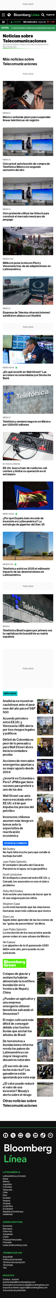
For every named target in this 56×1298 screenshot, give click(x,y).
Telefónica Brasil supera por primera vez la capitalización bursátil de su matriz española (27, 633)
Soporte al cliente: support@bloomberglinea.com (25, 1287)
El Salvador (8, 1209)
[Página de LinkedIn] (35, 1135)
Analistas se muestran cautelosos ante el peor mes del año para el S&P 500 (19, 706)
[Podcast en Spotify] (50, 1135)
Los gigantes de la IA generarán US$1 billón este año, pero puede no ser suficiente (26, 949)
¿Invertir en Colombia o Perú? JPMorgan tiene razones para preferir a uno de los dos (19, 783)
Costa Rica (8, 1206)
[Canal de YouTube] (20, 1135)
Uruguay (7, 1203)
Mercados (7, 1229)
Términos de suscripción (14, 1262)
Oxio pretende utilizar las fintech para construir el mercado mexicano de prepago (26, 216)
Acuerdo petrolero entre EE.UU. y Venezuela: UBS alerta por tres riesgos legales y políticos (19, 726)
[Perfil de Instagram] (28, 1135)
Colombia (7, 1187)
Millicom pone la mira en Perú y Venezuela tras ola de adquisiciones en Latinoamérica (27, 266)
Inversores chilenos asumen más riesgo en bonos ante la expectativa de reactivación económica (18, 826)
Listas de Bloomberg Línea (15, 1245)
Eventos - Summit (11, 1279)
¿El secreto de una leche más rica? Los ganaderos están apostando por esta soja (19, 1071)
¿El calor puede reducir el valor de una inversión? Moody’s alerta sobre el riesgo (19, 1089)
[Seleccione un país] (9, 14)
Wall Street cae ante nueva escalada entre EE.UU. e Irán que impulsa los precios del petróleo (18, 803)
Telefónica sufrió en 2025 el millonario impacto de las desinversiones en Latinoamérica (26, 572)
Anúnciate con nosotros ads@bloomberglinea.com (26, 1285)
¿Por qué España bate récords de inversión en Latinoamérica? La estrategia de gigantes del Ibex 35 (23, 521)
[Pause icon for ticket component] (3, 22)
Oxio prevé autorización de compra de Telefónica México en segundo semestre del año (26, 167)
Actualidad (8, 1234)
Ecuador (7, 1198)
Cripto (6, 1237)
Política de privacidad (12, 1259)
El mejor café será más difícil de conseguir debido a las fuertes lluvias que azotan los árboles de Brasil (18, 1027)
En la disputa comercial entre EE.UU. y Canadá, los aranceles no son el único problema (26, 881)
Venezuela (7, 1190)
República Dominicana (13, 1211)
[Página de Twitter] (13, 1135)
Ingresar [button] (50, 14)
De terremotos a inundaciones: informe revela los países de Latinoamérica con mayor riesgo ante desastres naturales (18, 1050)
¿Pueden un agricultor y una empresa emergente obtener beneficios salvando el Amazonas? (19, 1006)
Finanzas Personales (12, 1239)
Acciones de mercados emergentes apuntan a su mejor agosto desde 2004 (18, 766)
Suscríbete (8, 1257)
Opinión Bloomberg (15, 843)
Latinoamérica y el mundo (14, 1176)
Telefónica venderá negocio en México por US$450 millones (27, 423)
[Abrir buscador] (43, 15)
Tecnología (8, 1265)
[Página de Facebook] (5, 1135)
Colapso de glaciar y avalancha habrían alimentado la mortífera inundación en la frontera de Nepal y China (19, 983)
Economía (7, 1226)
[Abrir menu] (3, 15)
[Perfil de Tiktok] (42, 1135)
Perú (5, 1195)
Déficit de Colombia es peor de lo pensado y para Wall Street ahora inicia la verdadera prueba (18, 747)
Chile (5, 1192)
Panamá (6, 1200)
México (6, 1181)
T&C (5, 1267)
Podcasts (7, 1242)
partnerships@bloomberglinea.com (19, 1282)
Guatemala (8, 1214)
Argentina (7, 1184)
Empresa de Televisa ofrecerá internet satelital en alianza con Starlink (26, 314)
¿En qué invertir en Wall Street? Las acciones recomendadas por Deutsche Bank (27, 375)
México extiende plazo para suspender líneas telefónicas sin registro (27, 118)
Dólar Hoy (7, 1231)
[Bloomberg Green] (28, 963)
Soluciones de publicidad (14, 1290)
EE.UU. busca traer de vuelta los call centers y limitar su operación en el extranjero (25, 471)
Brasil (5, 1179)
